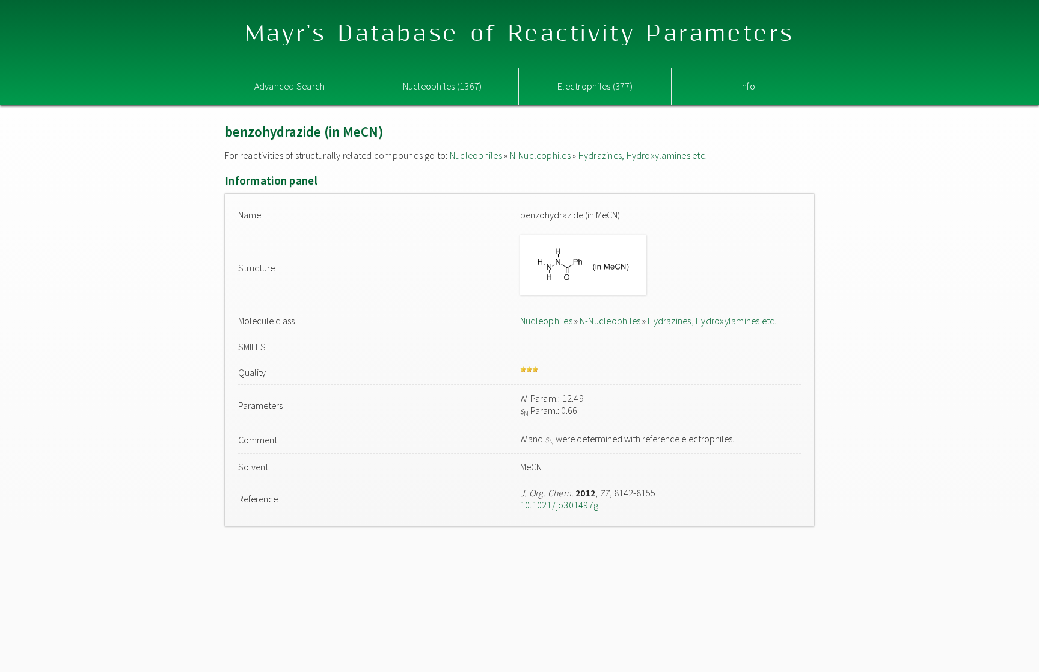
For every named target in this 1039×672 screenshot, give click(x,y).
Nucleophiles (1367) (442, 86)
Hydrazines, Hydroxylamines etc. (642, 155)
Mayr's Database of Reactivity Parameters (519, 34)
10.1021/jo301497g (559, 505)
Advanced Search (289, 86)
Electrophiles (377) (595, 86)
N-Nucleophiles (540, 155)
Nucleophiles (476, 155)
